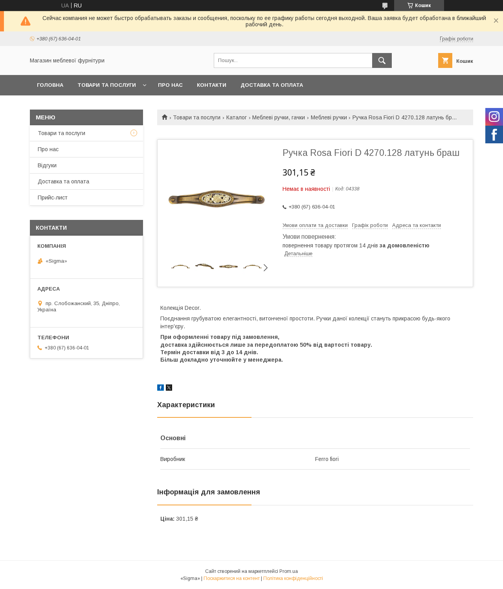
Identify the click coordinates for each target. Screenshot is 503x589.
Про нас (170, 85)
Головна (50, 85)
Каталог (236, 117)
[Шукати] (382, 60)
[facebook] (160, 389)
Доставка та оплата (271, 85)
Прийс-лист (53, 197)
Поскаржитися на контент (232, 578)
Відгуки (47, 165)
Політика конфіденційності (293, 578)
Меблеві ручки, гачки (278, 117)
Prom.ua (288, 571)
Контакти (211, 85)
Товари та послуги (106, 85)
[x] (169, 389)
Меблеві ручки (329, 117)
